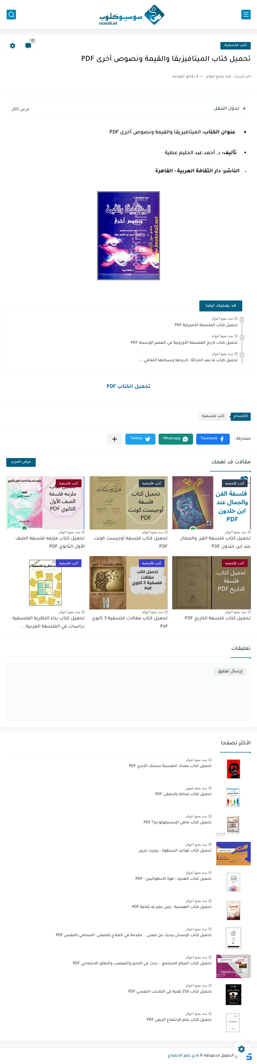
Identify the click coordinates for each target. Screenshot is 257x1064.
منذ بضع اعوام (222, 318)
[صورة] (233, 769)
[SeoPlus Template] (248, 1056)
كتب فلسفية (235, 46)
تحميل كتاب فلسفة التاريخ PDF (218, 618)
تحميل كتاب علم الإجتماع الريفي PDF (179, 1020)
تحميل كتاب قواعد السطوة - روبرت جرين (175, 851)
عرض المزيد (21, 462)
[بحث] (11, 14)
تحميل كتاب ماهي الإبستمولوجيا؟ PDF (178, 823)
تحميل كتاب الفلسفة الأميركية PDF (206, 325)
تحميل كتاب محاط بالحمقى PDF (183, 794)
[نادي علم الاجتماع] (128, 14)
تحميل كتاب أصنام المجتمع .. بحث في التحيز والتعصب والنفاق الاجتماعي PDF (142, 964)
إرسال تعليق (230, 671)
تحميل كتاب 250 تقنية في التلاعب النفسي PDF (170, 992)
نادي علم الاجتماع (183, 1056)
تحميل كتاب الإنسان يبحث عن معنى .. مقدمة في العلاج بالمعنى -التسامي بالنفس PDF (134, 935)
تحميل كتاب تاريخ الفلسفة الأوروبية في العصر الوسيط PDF (184, 343)
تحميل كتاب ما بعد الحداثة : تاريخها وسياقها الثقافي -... (188, 360)
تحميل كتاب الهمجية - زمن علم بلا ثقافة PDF (172, 907)
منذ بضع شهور (196, 788)
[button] (213, 439)
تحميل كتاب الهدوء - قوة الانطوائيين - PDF (173, 879)
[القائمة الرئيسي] (246, 14)
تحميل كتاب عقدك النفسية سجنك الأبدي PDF (170, 766)
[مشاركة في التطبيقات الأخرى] (114, 439)
